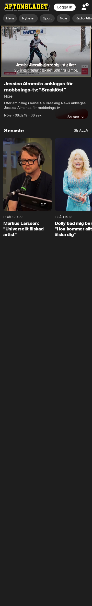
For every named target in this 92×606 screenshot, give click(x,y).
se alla (81, 130)
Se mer (73, 117)
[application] (46, 51)
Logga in (64, 7)
